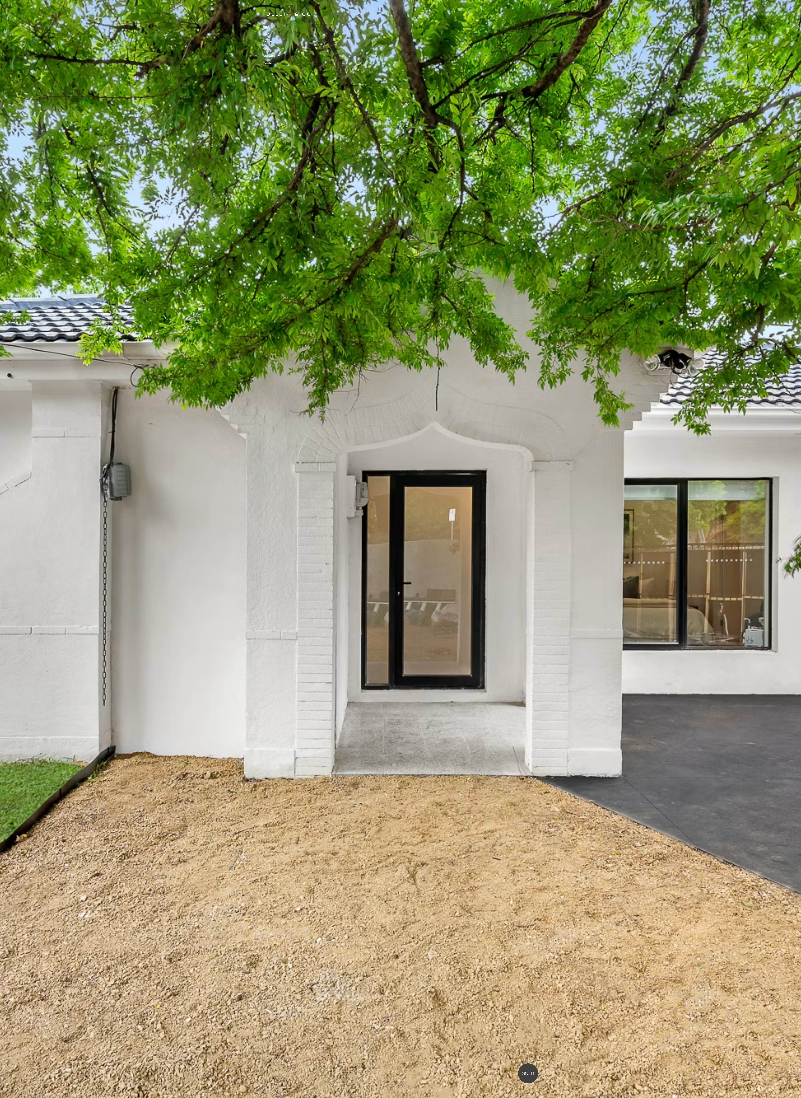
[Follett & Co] (274, 14)
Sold (266, 34)
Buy (265, 26)
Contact (269, 63)
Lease (267, 41)
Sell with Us (271, 56)
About (267, 48)
